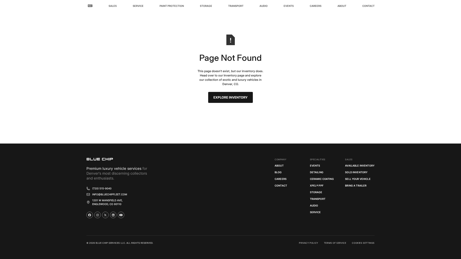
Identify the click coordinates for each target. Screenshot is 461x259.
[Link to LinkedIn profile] (113, 215)
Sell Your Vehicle (357, 178)
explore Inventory (230, 97)
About (279, 165)
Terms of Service (335, 243)
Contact (281, 185)
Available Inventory (360, 165)
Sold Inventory (356, 172)
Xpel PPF (316, 185)
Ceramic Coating (322, 178)
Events (315, 165)
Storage (316, 192)
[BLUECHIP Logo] (100, 159)
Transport (317, 198)
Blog (278, 172)
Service (315, 212)
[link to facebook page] (89, 215)
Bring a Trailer (355, 185)
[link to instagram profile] (97, 215)
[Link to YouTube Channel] (121, 215)
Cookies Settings (363, 243)
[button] (112, 6)
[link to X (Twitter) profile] (105, 215)
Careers (281, 178)
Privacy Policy (308, 243)
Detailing (316, 172)
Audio (314, 205)
